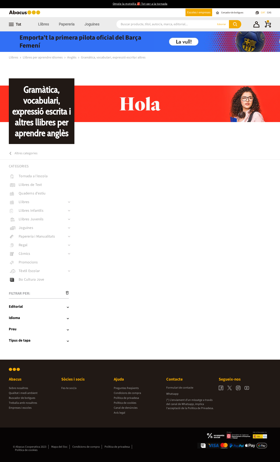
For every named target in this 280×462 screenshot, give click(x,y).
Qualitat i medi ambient (23, 393)
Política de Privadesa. (201, 408)
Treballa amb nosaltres (23, 403)
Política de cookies (125, 403)
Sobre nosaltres (18, 388)
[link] (41, 176)
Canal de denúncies (126, 408)
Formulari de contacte (179, 388)
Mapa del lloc (59, 447)
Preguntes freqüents (126, 388)
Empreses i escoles (20, 408)
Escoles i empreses (199, 12)
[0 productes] (268, 26)
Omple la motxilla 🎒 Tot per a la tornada (140, 4)
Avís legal (119, 413)
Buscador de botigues (22, 398)
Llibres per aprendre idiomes (43, 57)
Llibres (43, 24)
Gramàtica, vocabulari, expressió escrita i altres (113, 57)
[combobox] (160, 24)
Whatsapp (172, 394)
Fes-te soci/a (68, 388)
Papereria (67, 24)
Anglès (72, 57)
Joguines (91, 24)
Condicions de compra (127, 393)
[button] (256, 25)
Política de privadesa (126, 398)
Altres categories (26, 153)
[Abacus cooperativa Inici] (25, 14)
